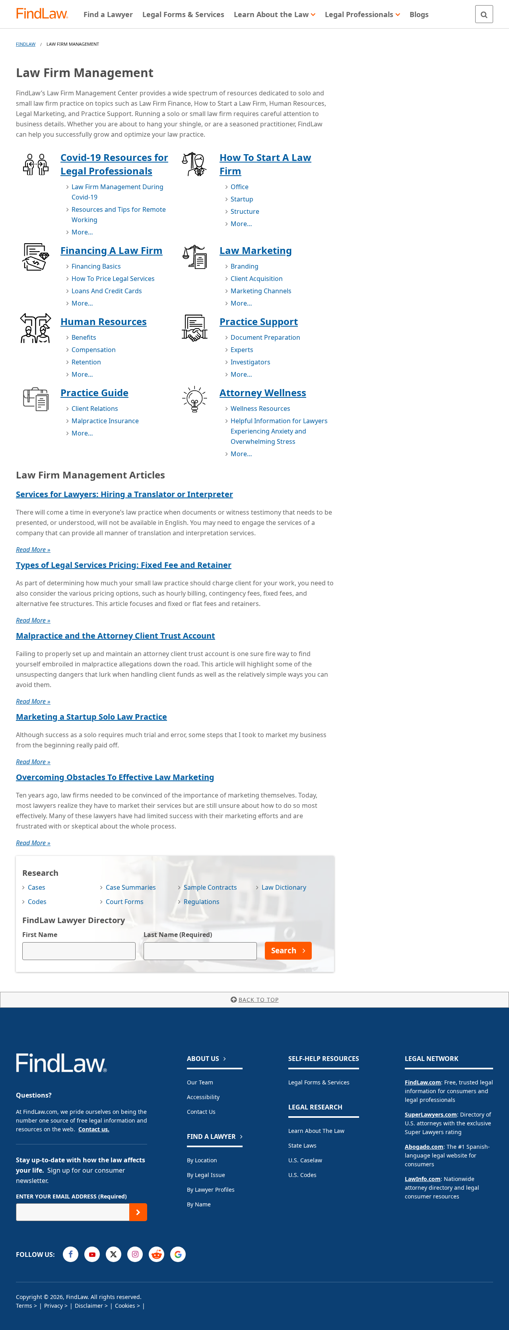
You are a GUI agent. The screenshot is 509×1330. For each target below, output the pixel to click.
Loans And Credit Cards (107, 291)
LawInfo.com (423, 1179)
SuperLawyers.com (431, 1114)
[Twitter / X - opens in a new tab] (113, 1254)
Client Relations (95, 408)
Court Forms (125, 901)
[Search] (484, 14)
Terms (24, 1305)
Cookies (125, 1305)
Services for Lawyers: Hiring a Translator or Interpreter (124, 494)
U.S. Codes (302, 1175)
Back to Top (259, 999)
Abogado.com (424, 1146)
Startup (242, 199)
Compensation (94, 349)
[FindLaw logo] (45, 14)
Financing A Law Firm (111, 250)
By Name (199, 1204)
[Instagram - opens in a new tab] (135, 1254)
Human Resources (103, 321)
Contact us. (93, 1129)
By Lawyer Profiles (211, 1189)
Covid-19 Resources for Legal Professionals (114, 164)
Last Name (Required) (178, 934)
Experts (242, 349)
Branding (244, 266)
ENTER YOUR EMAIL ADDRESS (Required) (71, 1196)
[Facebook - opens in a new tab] (70, 1254)
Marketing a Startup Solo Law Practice (91, 716)
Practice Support (259, 321)
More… (82, 232)
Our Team (200, 1082)
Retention (86, 362)
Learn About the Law (316, 1130)
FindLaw (25, 44)
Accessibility (203, 1097)
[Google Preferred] (178, 1254)
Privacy (53, 1305)
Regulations (202, 901)
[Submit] (138, 1212)
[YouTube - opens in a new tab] (92, 1254)
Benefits (84, 337)
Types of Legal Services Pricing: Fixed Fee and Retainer (123, 564)
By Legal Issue (206, 1175)
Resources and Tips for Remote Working (119, 214)
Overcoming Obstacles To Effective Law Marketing (115, 777)
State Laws (302, 1145)
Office (240, 186)
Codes (37, 901)
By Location (202, 1160)
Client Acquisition (257, 278)
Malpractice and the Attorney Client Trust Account (115, 635)
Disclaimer (89, 1305)
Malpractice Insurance (105, 420)
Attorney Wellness (263, 392)
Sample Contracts (210, 887)
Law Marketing (256, 250)
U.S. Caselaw (305, 1160)
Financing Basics (96, 266)
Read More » (33, 549)
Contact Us (201, 1111)
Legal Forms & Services (319, 1082)
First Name (39, 934)
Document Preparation (265, 337)
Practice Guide (94, 392)
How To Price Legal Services (113, 278)
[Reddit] (156, 1254)
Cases (36, 887)
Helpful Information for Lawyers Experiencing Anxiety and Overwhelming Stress (279, 431)
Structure (245, 211)
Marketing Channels (261, 291)
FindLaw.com (423, 1082)
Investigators (250, 362)
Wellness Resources (260, 408)
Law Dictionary (284, 887)
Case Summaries (131, 887)
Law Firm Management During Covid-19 (117, 191)
